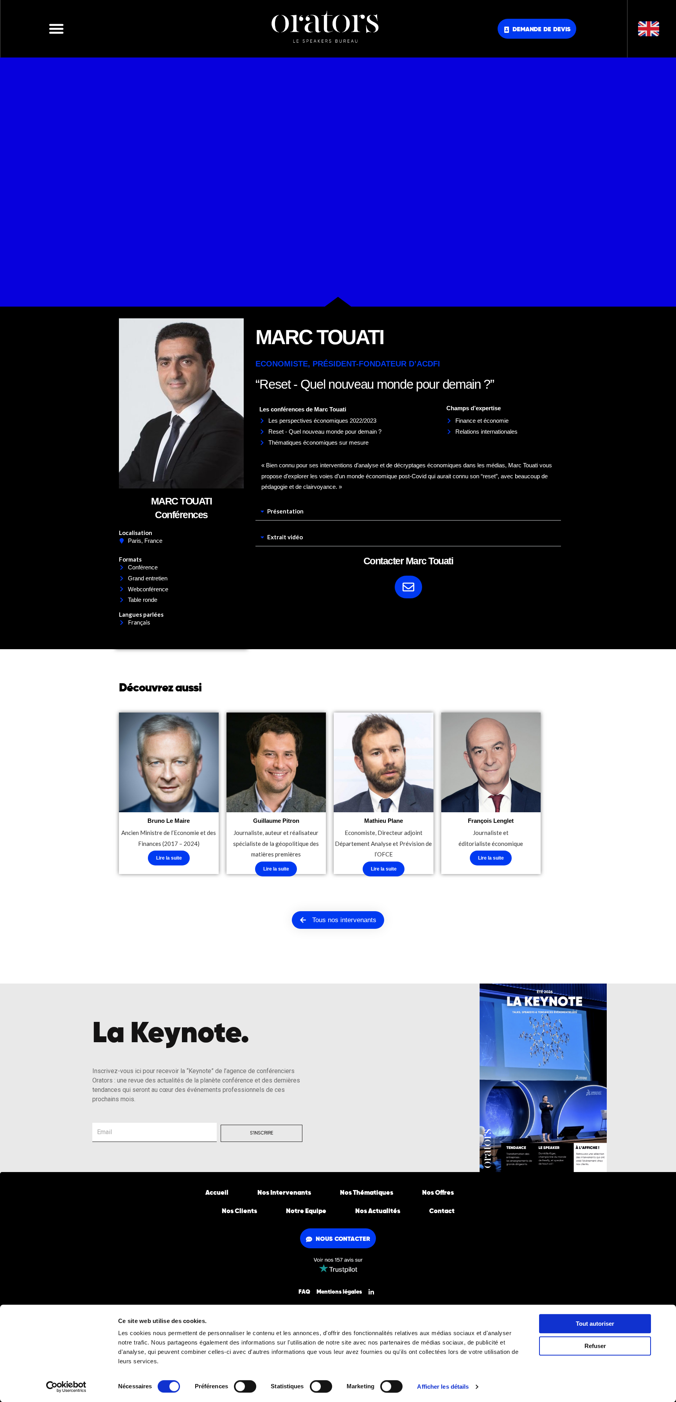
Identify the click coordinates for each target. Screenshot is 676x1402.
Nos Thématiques (366, 1193)
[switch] (245, 1386)
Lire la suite (169, 858)
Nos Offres (438, 1193)
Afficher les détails (443, 1386)
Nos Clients (239, 1211)
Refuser (595, 1346)
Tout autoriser (595, 1323)
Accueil (216, 1193)
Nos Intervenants (284, 1193)
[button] (56, 28)
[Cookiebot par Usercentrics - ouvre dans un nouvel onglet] (66, 1387)
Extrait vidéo (285, 536)
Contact (442, 1211)
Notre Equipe (306, 1211)
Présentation (285, 511)
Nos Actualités (377, 1211)
